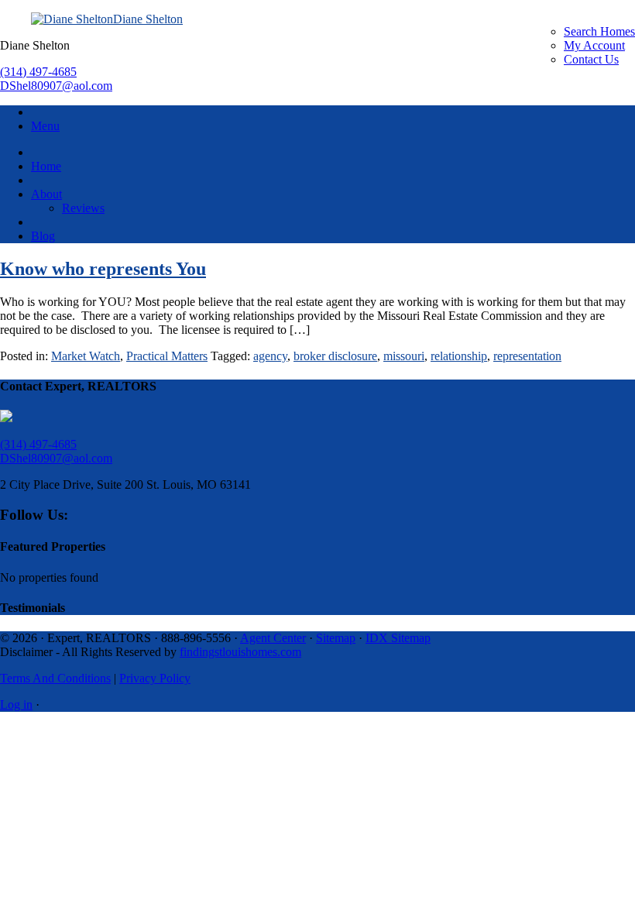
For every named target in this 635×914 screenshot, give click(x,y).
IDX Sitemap (398, 637)
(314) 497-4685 (38, 71)
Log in (16, 704)
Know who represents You (103, 269)
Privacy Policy (154, 678)
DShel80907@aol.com (56, 85)
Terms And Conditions (55, 678)
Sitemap (335, 637)
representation (527, 356)
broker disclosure (335, 356)
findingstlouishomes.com (240, 651)
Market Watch (85, 356)
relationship (459, 356)
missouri (403, 356)
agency (270, 356)
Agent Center (273, 637)
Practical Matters (167, 356)
